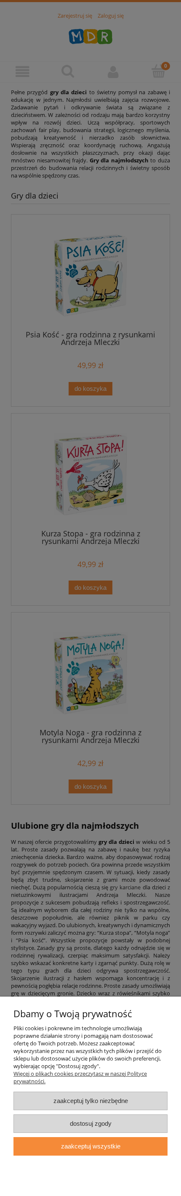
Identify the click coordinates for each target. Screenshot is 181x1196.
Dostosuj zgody (91, 1123)
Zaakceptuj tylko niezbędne (90, 1100)
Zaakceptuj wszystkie (90, 1146)
